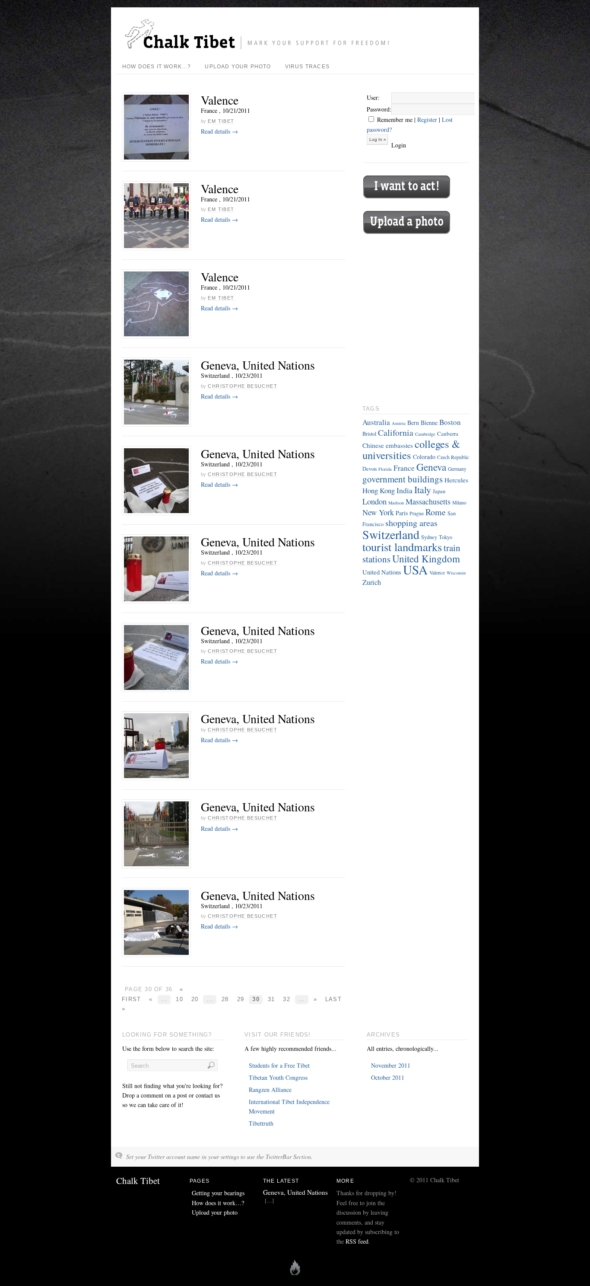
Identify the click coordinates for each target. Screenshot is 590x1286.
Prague (416, 513)
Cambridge (425, 434)
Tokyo (445, 537)
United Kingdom (426, 558)
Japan (439, 491)
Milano (459, 502)
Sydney (429, 537)
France (404, 468)
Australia (376, 422)
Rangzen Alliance (270, 1089)
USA (415, 569)
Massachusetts (428, 501)
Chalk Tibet (138, 1180)
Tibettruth (261, 1123)
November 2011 (390, 1065)
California (395, 432)
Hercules (456, 479)
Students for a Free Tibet (279, 1065)
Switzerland (390, 534)
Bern (413, 422)
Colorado (424, 457)
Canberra (447, 433)
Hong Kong (378, 490)
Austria (399, 423)
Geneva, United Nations (258, 365)
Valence (219, 100)
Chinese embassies (387, 445)
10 (179, 999)
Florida (385, 469)
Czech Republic (453, 457)
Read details (219, 131)
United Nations (381, 572)
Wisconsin (456, 573)
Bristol (369, 433)
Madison (396, 503)
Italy (422, 489)
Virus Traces (307, 67)
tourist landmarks (402, 547)
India (404, 490)
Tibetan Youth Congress (278, 1077)
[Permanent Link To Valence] (156, 127)
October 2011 (387, 1077)
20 (195, 999)
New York (378, 512)
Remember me (393, 119)
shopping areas (411, 523)
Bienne (429, 422)
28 (225, 999)
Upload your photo (238, 67)
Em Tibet (221, 121)
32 (286, 999)
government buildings (402, 479)
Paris (402, 513)
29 (240, 999)
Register (427, 119)
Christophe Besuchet (242, 386)
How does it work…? (156, 67)
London (374, 501)
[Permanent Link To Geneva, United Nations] (156, 392)
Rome (435, 512)
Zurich (371, 582)
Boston (450, 422)
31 (271, 999)
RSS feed (357, 1241)
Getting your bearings (218, 1193)
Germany (457, 469)
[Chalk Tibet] (260, 48)
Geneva (431, 467)
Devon (369, 468)
